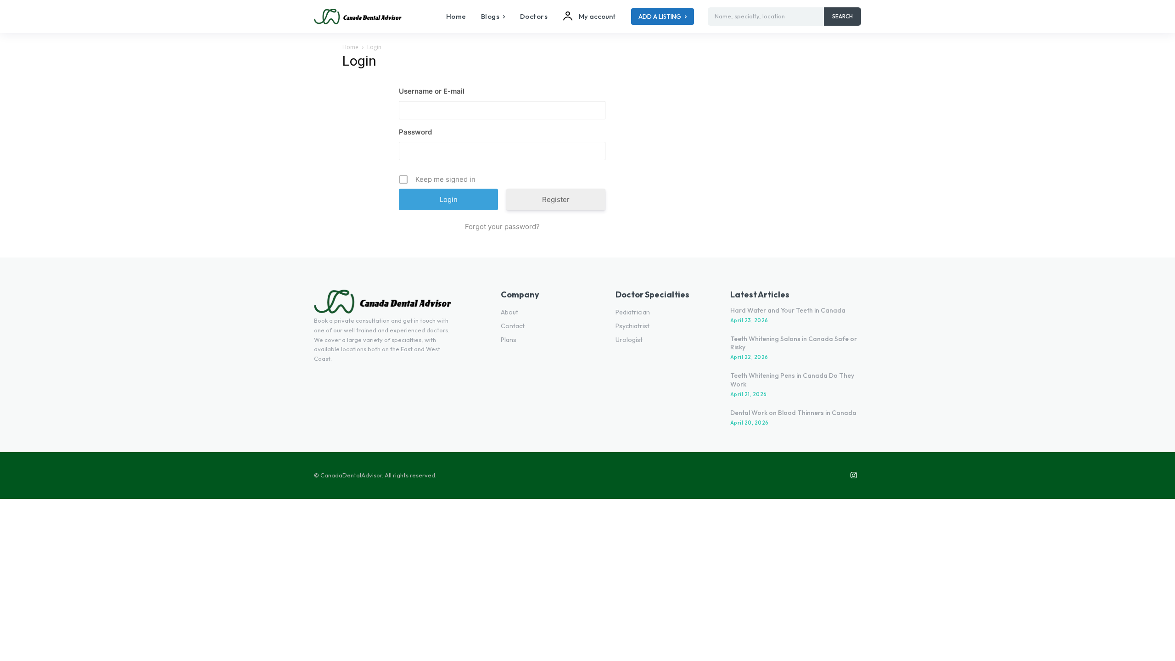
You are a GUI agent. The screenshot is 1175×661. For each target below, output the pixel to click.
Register (556, 199)
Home (350, 47)
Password (415, 132)
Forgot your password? (502, 226)
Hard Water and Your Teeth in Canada (787, 310)
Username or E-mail (431, 91)
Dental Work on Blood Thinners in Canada (793, 413)
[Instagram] (853, 475)
